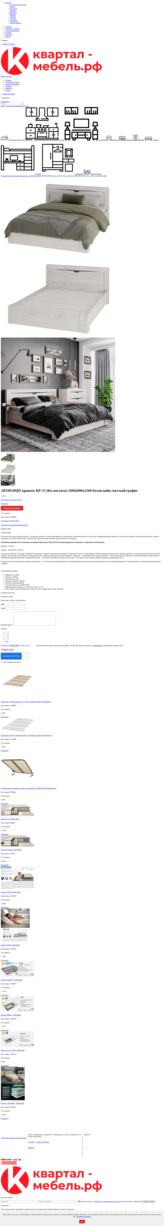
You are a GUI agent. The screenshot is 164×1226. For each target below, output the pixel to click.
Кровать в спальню (91, 1143)
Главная (8, 27)
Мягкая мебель (89, 1150)
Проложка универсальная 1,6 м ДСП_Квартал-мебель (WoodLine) (26, 702)
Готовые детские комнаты (94, 1152)
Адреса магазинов (12, 31)
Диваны (13, 17)
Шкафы (13, 15)
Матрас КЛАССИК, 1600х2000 (13, 1050)
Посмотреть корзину (12, 508)
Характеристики (7, 525)
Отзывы (8, 33)
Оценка (4, 629)
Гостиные (13, 9)
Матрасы (13, 13)
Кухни (12, 7)
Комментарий (7, 625)
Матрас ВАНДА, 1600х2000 (11, 980)
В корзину (5, 504)
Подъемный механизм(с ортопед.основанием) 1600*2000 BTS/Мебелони (28, 788)
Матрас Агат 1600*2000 (10, 819)
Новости (8, 35)
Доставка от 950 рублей (10, 521)
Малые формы (15, 23)
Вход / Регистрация (8, 106)
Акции (8, 37)
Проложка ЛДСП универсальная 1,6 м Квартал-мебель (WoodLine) (26, 735)
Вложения (5, 645)
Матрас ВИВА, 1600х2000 (11, 1015)
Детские (13, 19)
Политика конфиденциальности (14, 1138)
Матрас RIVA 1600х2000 (10, 945)
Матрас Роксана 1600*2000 (11, 850)
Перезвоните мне (22, 106)
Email (3, 608)
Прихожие (14, 21)
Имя (2, 604)
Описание (17, 525)
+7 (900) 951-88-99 (8, 44)
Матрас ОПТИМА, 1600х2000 (12, 1103)
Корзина (4, 102)
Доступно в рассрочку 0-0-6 (11, 500)
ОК (82, 1221)
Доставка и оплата (12, 29)
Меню (3, 76)
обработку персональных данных (107, 1201)
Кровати (13, 11)
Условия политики (83, 1217)
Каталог (8, 3)
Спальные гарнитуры (18, 5)
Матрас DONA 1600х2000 (11, 892)
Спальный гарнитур (91, 1137)
